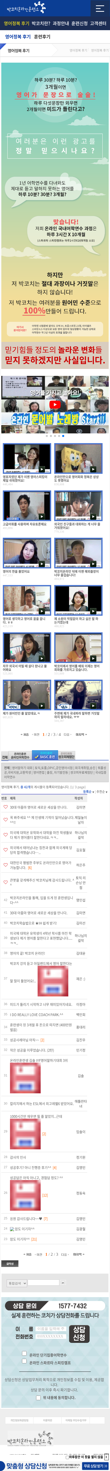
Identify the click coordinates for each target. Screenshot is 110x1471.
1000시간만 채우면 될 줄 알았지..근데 (36, 1116)
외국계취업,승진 (85, 768)
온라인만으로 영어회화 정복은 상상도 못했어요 (76, 479)
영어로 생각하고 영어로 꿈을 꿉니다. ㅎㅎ (24, 620)
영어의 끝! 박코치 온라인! (27, 953)
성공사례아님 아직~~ (24, 1039)
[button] (47, 436)
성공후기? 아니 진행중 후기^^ (30, 1167)
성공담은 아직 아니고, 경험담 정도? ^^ (36, 1177)
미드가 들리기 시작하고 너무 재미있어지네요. (41, 1004)
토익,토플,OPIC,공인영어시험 (54, 768)
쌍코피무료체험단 (81, 772)
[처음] (26, 734)
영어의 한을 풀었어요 (16, 571)
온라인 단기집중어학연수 (48, 1354)
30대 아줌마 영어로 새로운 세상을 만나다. (39, 807)
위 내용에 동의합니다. (59, 1397)
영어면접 (39, 772)
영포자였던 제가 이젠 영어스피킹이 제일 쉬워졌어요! (25, 479)
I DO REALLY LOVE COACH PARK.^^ (36, 1014)
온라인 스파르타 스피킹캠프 (50, 1362)
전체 (7, 768)
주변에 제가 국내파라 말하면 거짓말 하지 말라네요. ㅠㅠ (77, 715)
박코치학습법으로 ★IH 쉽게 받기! (33, 922)
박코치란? (41, 23)
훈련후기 (42, 36)
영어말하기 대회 (22, 768)
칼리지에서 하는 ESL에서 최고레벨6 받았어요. (42, 1103)
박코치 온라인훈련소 (25, 8)
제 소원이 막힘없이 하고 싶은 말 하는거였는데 (76, 620)
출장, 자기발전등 (57, 772)
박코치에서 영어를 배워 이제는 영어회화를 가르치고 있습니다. (77, 668)
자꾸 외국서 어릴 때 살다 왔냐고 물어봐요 (25, 668)
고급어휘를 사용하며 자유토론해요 (25, 524)
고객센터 (98, 23)
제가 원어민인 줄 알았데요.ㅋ (21, 713)
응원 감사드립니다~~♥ (26, 1218)
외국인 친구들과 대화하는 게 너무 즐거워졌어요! (77, 526)
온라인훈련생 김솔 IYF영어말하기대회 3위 (39, 1060)
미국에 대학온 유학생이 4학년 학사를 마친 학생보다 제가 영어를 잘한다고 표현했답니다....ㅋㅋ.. (41, 938)
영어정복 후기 (16, 23)
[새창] (19, 1420)
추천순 (100, 791)
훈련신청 (79, 23)
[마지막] (81, 734)
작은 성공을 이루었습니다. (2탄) (32, 1050)
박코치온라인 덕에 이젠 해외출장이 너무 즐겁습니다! (76, 573)
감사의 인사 (18, 1157)
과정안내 (61, 23)
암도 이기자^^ (25, 1228)
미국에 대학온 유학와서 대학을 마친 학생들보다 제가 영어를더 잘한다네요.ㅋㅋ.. (41, 835)
